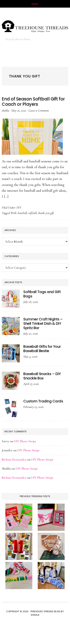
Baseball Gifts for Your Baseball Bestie (42, 348)
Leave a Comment (38, 110)
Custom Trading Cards (43, 401)
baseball (22, 213)
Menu (35, 4)
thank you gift (46, 213)
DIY (19, 207)
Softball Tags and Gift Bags (42, 294)
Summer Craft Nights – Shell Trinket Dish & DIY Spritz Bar (43, 323)
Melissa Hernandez (14, 459)
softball (32, 213)
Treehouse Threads (35, 26)
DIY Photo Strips (25, 441)
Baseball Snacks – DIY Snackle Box (42, 376)
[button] (59, 39)
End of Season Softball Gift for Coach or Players (33, 101)
